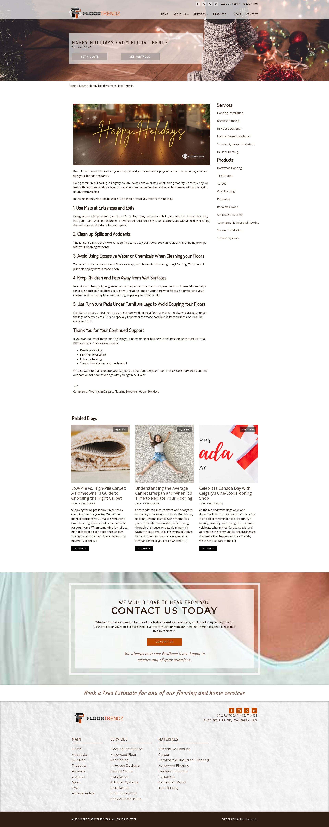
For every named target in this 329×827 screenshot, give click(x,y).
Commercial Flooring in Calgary (93, 391)
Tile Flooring (225, 176)
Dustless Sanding (228, 121)
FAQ (75, 788)
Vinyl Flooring (226, 191)
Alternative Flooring (230, 215)
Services (199, 14)
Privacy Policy (83, 793)
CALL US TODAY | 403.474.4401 (239, 3)
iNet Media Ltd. (248, 819)
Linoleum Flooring (173, 771)
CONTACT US (164, 642)
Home (164, 14)
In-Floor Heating (227, 152)
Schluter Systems (228, 238)
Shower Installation (229, 230)
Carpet (221, 183)
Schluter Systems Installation (235, 144)
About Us (179, 14)
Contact (252, 14)
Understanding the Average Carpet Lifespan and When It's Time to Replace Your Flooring (163, 493)
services (103, 343)
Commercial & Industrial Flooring (238, 222)
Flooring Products (126, 391)
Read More (80, 548)
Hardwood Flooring (229, 168)
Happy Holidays (149, 391)
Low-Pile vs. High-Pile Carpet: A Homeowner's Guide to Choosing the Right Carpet (98, 493)
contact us (191, 339)
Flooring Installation (230, 113)
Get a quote (90, 56)
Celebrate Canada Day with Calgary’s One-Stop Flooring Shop (225, 493)
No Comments (88, 503)
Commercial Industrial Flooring (183, 760)
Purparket (223, 199)
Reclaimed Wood (227, 207)
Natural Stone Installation (234, 136)
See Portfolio (140, 56)
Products (220, 14)
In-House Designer (229, 129)
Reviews (79, 771)
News (237, 14)
